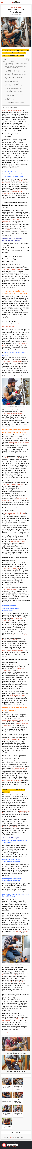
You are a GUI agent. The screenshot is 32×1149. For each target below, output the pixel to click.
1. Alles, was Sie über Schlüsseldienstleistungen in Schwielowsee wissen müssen (16, 67)
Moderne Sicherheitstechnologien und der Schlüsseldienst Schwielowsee (15, 83)
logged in (11, 1137)
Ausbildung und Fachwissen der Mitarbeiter (15, 102)
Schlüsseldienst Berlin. (20, 635)
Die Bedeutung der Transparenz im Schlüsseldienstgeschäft (14, 100)
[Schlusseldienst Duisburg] (7, 1121)
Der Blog (15, 1146)
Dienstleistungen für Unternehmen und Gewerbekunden (15, 95)
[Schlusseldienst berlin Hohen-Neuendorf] (18, 1095)
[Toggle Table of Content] (26, 59)
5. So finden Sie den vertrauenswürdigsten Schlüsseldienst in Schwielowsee (15, 78)
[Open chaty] (4, 1145)
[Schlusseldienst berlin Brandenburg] (7, 1108)
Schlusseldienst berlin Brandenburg (7, 1114)
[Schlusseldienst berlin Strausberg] (18, 1081)
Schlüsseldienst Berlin (14, 230)
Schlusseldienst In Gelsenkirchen (18, 1114)
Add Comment (19, 14)
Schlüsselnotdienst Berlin (10, 568)
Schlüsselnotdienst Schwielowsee (12, 192)
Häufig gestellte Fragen (11, 103)
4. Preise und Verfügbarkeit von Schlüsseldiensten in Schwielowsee (16, 75)
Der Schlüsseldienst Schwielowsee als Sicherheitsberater (14, 86)
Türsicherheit (6, 1033)
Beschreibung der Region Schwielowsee (14, 64)
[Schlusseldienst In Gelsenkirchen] (18, 1108)
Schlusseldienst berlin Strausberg (18, 1088)
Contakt (11, 1146)
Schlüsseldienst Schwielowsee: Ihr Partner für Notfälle (16, 97)
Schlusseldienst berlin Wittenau (6, 1100)
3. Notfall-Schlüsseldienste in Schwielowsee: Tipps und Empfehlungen (16, 72)
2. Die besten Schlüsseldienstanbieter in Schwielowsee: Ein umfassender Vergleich (14, 69)
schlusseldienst (19, 1143)
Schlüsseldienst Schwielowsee (12, 110)
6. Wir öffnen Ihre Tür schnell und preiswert (15, 80)
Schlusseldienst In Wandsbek (7, 1087)
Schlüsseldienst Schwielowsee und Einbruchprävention (14, 89)
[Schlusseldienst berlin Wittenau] (7, 1095)
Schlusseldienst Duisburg (7, 1127)
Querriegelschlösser (16, 7)
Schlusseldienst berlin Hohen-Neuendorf (18, 1101)
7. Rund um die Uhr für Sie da (12, 81)
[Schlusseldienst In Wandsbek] (7, 1081)
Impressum (20, 1146)
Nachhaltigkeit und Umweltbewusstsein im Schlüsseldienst (15, 92)
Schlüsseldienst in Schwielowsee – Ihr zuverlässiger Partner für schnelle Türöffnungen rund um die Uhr (15, 62)
